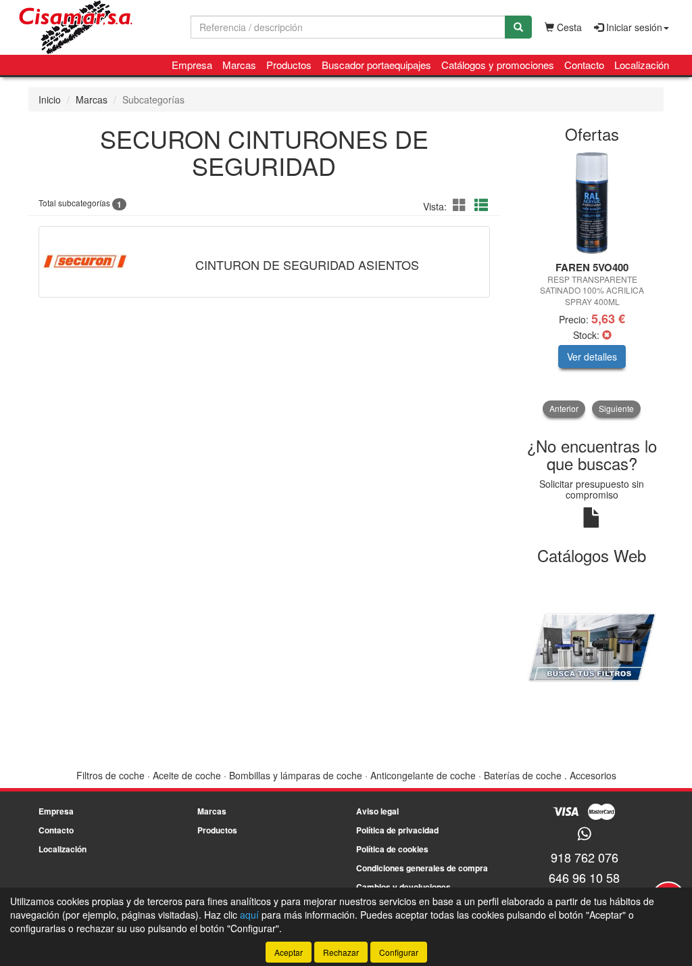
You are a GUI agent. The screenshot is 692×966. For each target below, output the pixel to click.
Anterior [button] (563, 408)
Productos (289, 65)
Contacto (584, 65)
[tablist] (592, 284)
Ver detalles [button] (592, 356)
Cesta (568, 27)
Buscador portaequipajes (376, 65)
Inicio (50, 99)
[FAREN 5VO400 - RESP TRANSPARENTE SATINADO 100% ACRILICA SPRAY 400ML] (592, 203)
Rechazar (341, 952)
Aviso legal (377, 811)
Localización (641, 65)
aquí (249, 914)
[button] (461, 204)
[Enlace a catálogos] (592, 645)
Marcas (239, 65)
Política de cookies (392, 849)
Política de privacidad (397, 830)
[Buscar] (518, 27)
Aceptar (288, 952)
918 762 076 (584, 857)
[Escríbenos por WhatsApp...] (584, 834)
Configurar (398, 952)
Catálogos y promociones (497, 65)
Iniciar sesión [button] (632, 27)
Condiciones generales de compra (422, 868)
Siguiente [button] (616, 408)
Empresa (192, 65)
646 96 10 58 (584, 877)
